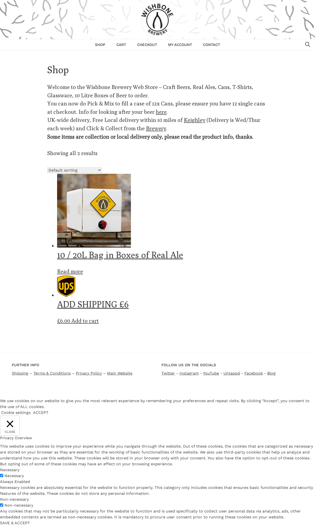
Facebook (253, 373)
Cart (121, 45)
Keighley (194, 120)
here (161, 111)
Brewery (156, 128)
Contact (211, 45)
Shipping (20, 373)
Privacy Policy (89, 373)
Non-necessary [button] (14, 499)
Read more (70, 271)
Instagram (189, 373)
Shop (100, 45)
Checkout (147, 45)
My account (180, 45)
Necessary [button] (9, 470)
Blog (271, 373)
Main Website (119, 373)
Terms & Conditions (52, 373)
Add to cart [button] (85, 320)
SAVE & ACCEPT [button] (15, 523)
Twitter (168, 373)
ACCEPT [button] (40, 412)
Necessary (14, 475)
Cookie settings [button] (16, 412)
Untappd (231, 373)
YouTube (211, 373)
